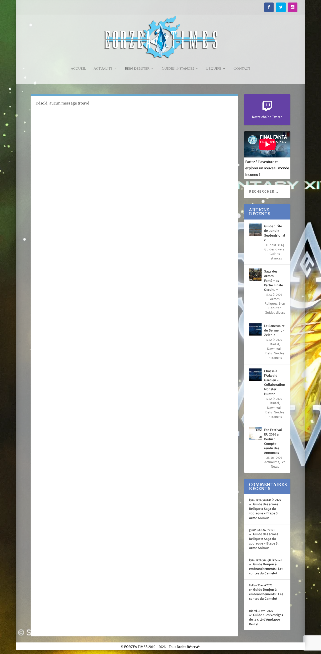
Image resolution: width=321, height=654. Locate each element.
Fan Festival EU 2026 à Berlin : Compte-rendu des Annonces (273, 441)
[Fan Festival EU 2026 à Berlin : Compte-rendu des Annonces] (255, 433)
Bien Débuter (276, 306)
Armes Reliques (272, 301)
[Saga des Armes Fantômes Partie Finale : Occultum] (255, 274)
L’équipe (213, 69)
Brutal (274, 344)
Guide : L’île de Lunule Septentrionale (274, 233)
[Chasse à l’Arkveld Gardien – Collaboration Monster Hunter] (255, 374)
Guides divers (274, 249)
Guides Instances (178, 69)
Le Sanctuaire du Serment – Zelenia (274, 330)
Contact (241, 69)
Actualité (103, 69)
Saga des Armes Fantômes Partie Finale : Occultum (274, 280)
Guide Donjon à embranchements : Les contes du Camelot (266, 569)
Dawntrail (274, 348)
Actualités (271, 462)
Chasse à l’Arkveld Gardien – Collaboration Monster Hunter (274, 383)
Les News (278, 464)
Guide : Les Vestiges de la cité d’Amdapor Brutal (266, 620)
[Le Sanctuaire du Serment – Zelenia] (255, 329)
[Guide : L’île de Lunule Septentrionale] (255, 229)
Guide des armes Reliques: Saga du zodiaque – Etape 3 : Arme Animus (264, 511)
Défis (269, 353)
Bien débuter (137, 69)
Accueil (78, 69)
